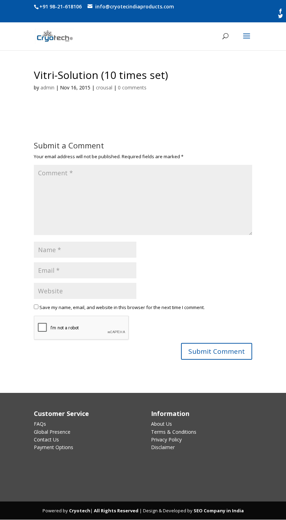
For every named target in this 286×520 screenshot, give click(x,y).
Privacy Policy (166, 439)
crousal (104, 87)
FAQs (40, 423)
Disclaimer (163, 447)
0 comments (132, 87)
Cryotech (79, 510)
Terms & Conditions (173, 432)
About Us (161, 423)
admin (47, 87)
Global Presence (52, 432)
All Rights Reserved (115, 510)
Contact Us (46, 439)
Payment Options (53, 447)
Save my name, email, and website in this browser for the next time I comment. (122, 307)
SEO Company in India (219, 510)
